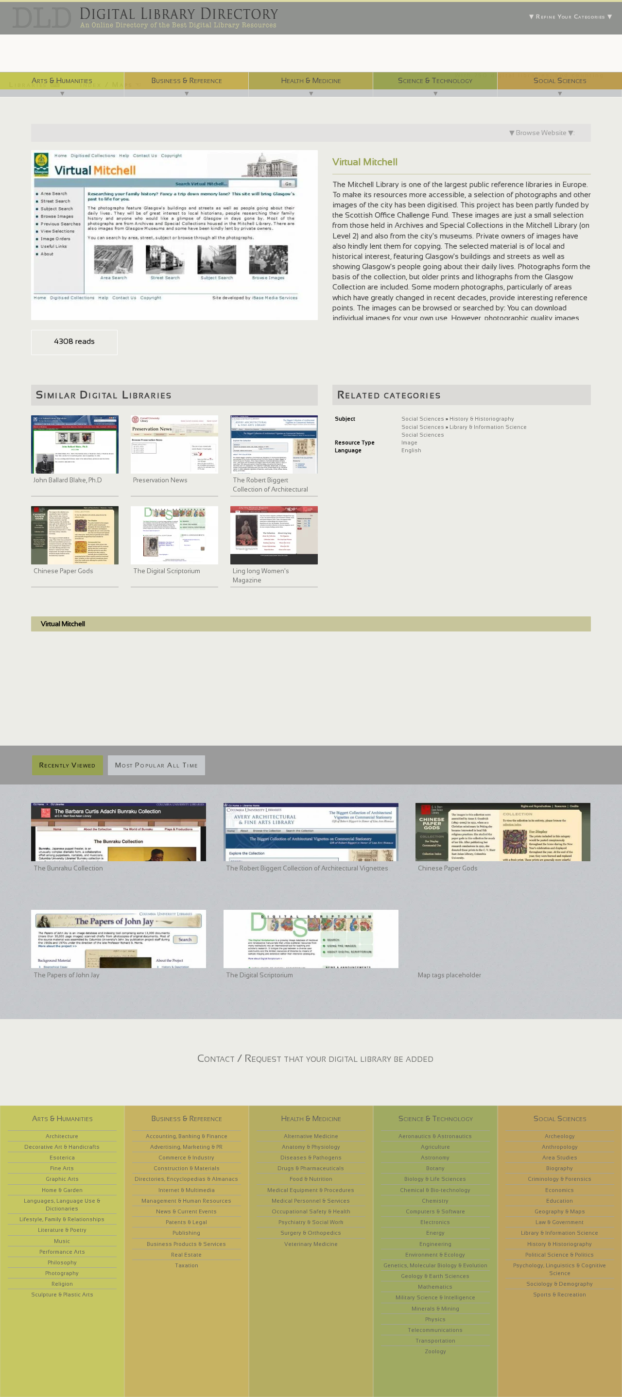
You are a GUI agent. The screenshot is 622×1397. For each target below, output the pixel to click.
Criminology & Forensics (559, 1179)
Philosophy (62, 1262)
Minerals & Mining (435, 1309)
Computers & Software (435, 1211)
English (411, 450)
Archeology (560, 1136)
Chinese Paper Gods (63, 571)
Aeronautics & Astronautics (435, 1136)
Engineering (435, 1244)
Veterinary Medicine (311, 1244)
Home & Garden (62, 1190)
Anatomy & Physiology (311, 1147)
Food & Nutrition (311, 1179)
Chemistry (435, 1201)
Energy (435, 1233)
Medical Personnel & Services (311, 1201)
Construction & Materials (187, 1168)
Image (409, 442)
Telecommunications (435, 1330)
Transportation (435, 1341)
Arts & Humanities (62, 80)
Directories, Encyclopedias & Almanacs (186, 1179)
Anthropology (560, 1147)
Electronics (435, 1222)
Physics (435, 1319)
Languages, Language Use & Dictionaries (62, 1204)
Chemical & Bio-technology (435, 1190)
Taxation (186, 1265)
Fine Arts (62, 1168)
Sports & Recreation (559, 1294)
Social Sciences (560, 80)
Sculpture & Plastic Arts (62, 1294)
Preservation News (160, 480)
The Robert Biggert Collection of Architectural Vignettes (270, 490)
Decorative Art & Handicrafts (62, 1147)
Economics (559, 1190)
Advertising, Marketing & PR (186, 1147)
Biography (559, 1168)
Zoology (435, 1351)
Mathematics (435, 1287)
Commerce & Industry (186, 1157)
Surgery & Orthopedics (310, 1233)
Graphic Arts (62, 1179)
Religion (62, 1284)
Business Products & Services (186, 1244)
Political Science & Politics (559, 1255)
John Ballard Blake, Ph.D (68, 480)
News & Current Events (186, 1211)
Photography (62, 1273)
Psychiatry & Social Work (311, 1222)
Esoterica (62, 1157)
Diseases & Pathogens (311, 1157)
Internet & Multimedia (186, 1190)
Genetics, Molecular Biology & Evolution (435, 1265)
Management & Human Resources (186, 1201)
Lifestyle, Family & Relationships (61, 1219)
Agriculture (435, 1147)
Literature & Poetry (62, 1230)
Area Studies (559, 1157)
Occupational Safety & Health (311, 1211)
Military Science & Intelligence (435, 1297)
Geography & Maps (560, 1211)
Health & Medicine (311, 80)
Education (559, 1201)
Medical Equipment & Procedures (310, 1190)
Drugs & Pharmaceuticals (310, 1168)
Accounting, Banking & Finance (186, 1136)
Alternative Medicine (311, 1136)
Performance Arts (62, 1252)
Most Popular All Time (156, 765)
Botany (435, 1168)
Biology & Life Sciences (435, 1179)
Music (62, 1241)
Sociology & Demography (559, 1284)
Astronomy (435, 1157)
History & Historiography (481, 419)
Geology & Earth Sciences (435, 1276)
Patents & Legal (186, 1222)
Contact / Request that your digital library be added (315, 1058)
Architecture (62, 1136)
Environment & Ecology (435, 1255)
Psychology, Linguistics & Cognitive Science (559, 1269)
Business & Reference (186, 80)
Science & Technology (435, 80)
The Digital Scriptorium (166, 571)
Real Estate (186, 1255)
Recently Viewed (67, 765)
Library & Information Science (488, 427)
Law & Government (560, 1222)
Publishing (186, 1233)
